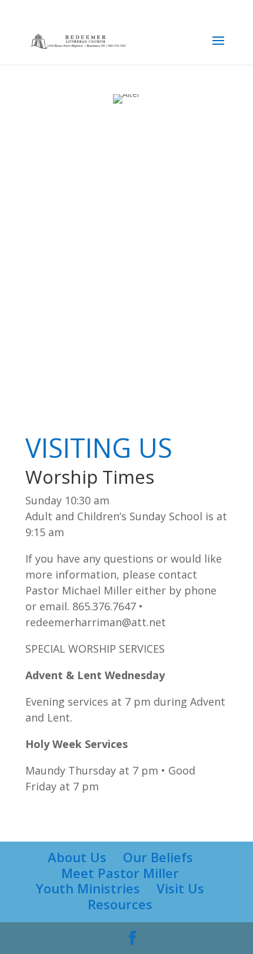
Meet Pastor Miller (120, 873)
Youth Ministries (88, 888)
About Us (77, 857)
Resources (120, 904)
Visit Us (180, 888)
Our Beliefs (158, 857)
